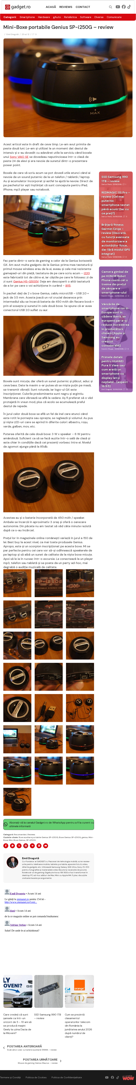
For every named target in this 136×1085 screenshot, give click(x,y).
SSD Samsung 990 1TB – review (115, 179)
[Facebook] (5, 845)
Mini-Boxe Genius (17, 840)
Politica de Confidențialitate (67, 1077)
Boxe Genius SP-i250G (70, 837)
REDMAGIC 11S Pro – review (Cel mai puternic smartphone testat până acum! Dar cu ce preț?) (116, 203)
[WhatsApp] (12, 845)
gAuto (57, 17)
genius (85, 837)
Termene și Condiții (10, 1077)
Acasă (51, 7)
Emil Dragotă (12, 34)
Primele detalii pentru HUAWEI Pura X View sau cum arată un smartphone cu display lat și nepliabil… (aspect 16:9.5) (115, 371)
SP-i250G (31, 840)
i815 (68, 286)
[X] (19, 845)
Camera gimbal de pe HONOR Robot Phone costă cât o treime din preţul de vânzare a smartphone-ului (115, 282)
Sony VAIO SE (19, 157)
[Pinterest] (25, 845)
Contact (83, 7)
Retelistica (70, 17)
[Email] (45, 845)
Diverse (99, 17)
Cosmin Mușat (107, 296)
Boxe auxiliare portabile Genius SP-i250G (38, 837)
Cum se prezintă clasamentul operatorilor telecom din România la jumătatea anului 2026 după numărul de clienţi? (78, 1025)
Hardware (44, 17)
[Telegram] (32, 845)
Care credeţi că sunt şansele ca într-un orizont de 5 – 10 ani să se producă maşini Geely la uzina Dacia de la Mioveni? (17, 1024)
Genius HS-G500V (26, 281)
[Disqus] (48, 929)
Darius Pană (106, 184)
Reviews (65, 7)
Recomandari (20, 834)
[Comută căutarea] (111, 7)
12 (127, 389)
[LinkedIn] (38, 845)
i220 (87, 273)
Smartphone (27, 17)
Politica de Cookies (36, 1077)
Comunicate (114, 17)
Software (85, 17)
